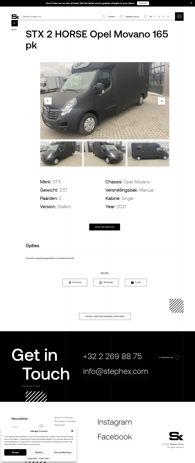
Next (161, 101)
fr (159, 16)
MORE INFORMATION (104, 227)
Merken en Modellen (64, 417)
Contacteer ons (166, 357)
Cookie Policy (32, 458)
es (163, 16)
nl (151, 16)
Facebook (76, 282)
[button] (72, 431)
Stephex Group (132, 16)
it (155, 16)
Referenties (60, 425)
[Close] (189, 4)
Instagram (115, 422)
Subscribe (143, 3)
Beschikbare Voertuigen (65, 421)
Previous (48, 101)
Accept (15, 452)
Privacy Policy (44, 458)
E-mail (137, 282)
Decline (39, 452)
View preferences (62, 452)
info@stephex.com (115, 371)
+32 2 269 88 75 (112, 356)
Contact (111, 16)
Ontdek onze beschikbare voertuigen (104, 316)
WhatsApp (108, 282)
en (168, 16)
